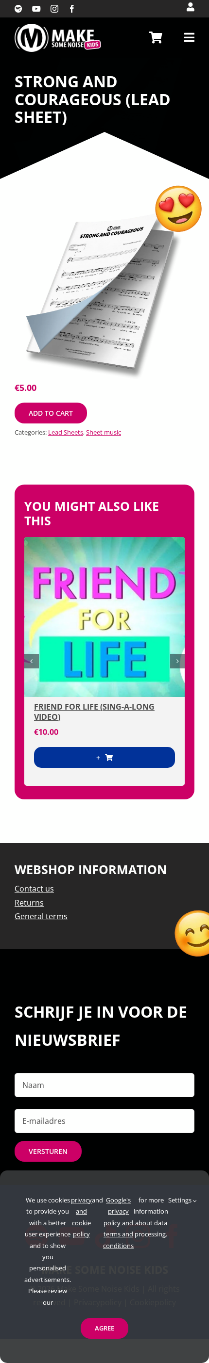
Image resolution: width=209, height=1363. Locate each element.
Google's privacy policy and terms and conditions (118, 1223)
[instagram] (54, 9)
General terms (41, 916)
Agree (104, 1328)
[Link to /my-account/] (190, 6)
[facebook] (72, 9)
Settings (180, 1200)
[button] (31, 661)
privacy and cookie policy (81, 1217)
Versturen (48, 1151)
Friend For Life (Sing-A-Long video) (94, 711)
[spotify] (18, 9)
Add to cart (51, 413)
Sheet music (103, 432)
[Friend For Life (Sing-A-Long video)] (104, 617)
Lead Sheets (65, 432)
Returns (29, 902)
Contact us (34, 888)
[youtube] (36, 9)
